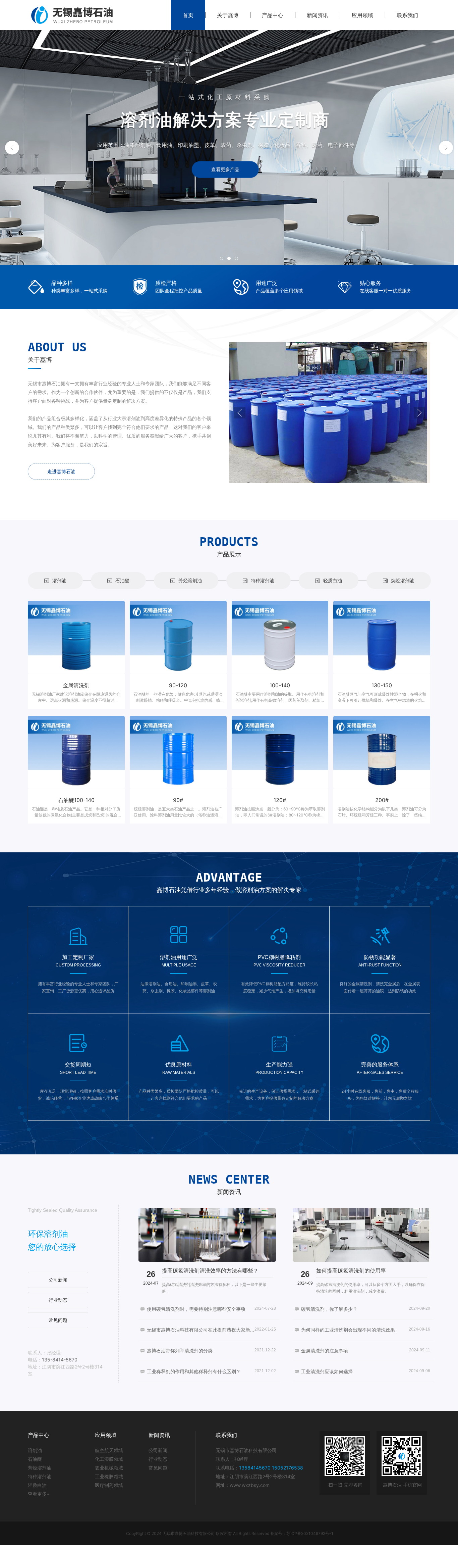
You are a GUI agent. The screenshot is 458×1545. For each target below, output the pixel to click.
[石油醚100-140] (76, 752)
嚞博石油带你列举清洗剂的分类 (180, 1350)
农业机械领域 (109, 1468)
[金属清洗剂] (76, 637)
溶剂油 (35, 1450)
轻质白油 (37, 1485)
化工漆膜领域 (109, 1459)
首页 (188, 15)
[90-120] (178, 637)
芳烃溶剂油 (39, 1468)
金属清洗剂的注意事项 (324, 1350)
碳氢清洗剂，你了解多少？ (329, 1309)
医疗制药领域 (109, 1485)
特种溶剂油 (39, 1476)
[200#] (381, 752)
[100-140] (280, 637)
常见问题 (158, 1468)
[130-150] (381, 637)
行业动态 (158, 1459)
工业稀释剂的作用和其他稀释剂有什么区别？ (194, 1371)
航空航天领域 (109, 1450)
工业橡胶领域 (109, 1476)
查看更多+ (39, 1494)
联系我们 (407, 15)
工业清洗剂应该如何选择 (327, 1371)
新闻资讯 (317, 15)
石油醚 (35, 1459)
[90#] (178, 752)
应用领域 (362, 15)
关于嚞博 (227, 15)
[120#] (280, 752)
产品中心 (272, 15)
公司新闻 (158, 1450)
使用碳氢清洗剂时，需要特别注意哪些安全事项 (196, 1309)
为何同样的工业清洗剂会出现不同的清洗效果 (348, 1330)
